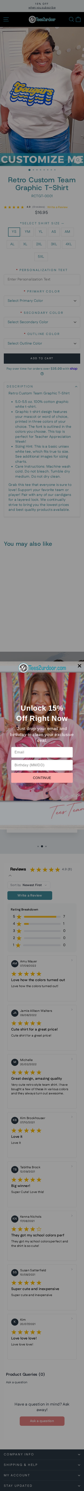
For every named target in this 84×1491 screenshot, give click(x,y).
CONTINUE (42, 778)
